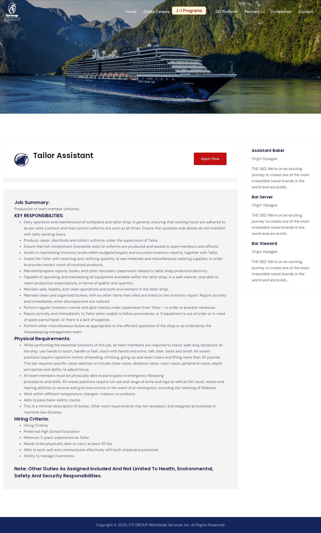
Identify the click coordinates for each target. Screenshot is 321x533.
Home (131, 11)
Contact (305, 11)
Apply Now (210, 158)
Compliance (280, 11)
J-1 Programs (189, 10)
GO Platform (227, 11)
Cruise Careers (156, 11)
